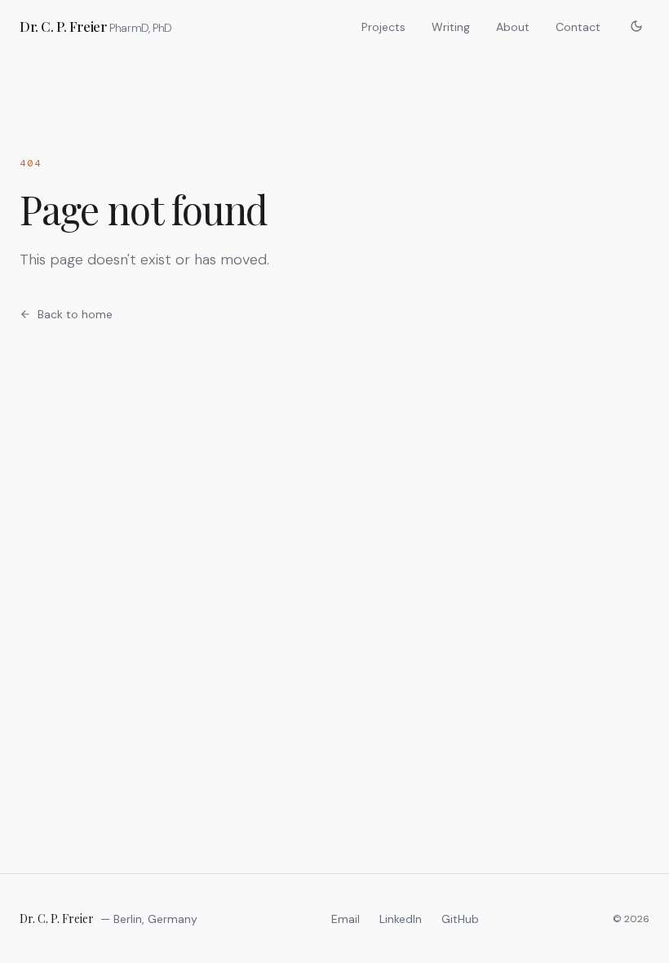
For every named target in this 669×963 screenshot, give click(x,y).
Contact (578, 27)
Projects (383, 27)
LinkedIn (400, 919)
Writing (451, 27)
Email (345, 919)
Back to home (75, 314)
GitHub (460, 919)
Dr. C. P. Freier (96, 26)
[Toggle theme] (636, 26)
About (512, 27)
